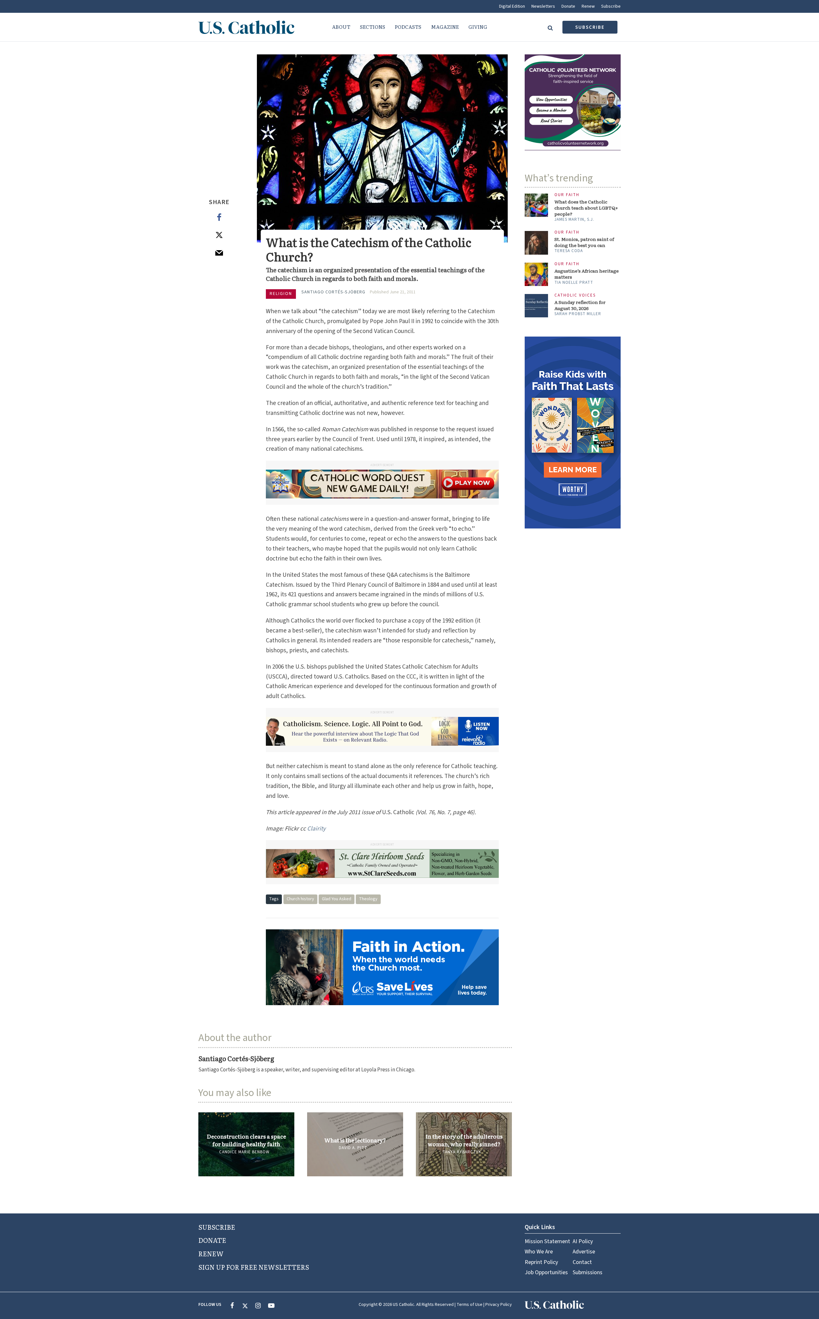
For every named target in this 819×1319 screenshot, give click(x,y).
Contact (582, 1262)
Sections (372, 26)
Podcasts (408, 26)
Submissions (587, 1272)
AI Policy (583, 1241)
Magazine (445, 26)
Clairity (316, 828)
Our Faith (566, 195)
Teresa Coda (568, 251)
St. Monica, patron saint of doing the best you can (584, 242)
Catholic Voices (575, 295)
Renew (588, 6)
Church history (300, 899)
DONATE (212, 1240)
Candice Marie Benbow (244, 1152)
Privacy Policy (498, 1304)
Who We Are (539, 1252)
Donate (568, 6)
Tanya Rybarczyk (461, 1152)
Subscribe (611, 6)
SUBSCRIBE (216, 1227)
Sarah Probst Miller (577, 314)
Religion (281, 293)
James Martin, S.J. (574, 219)
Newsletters (543, 6)
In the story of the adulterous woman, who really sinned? (464, 1140)
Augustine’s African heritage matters (586, 274)
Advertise (584, 1252)
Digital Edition (512, 6)
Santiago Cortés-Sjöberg (333, 292)
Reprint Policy (541, 1262)
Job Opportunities (546, 1272)
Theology (368, 899)
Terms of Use (469, 1304)
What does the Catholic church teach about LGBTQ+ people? (586, 208)
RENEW (211, 1253)
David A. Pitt (353, 1148)
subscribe (590, 27)
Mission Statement (547, 1241)
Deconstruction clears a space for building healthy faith (246, 1140)
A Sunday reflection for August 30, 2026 (580, 305)
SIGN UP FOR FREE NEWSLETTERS (253, 1267)
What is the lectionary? (355, 1140)
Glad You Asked (336, 899)
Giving (477, 26)
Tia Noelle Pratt (573, 282)
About (341, 26)
